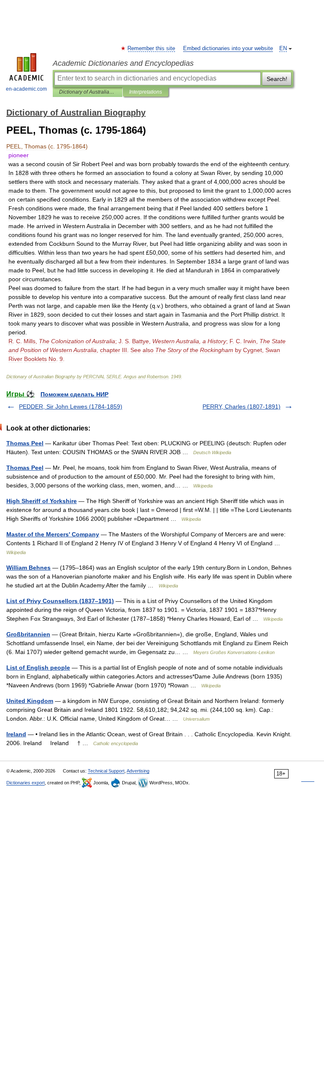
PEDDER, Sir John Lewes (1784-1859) (70, 406)
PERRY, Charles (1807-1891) (241, 406)
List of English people (38, 667)
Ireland (16, 734)
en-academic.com (26, 89)
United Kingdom (29, 700)
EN (283, 48)
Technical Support (106, 770)
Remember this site (151, 48)
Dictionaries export (25, 782)
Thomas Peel (24, 443)
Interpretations (145, 92)
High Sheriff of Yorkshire (41, 501)
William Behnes (28, 567)
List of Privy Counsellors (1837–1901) (60, 601)
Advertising (138, 770)
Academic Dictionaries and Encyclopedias (123, 63)
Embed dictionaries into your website (228, 48)
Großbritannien (28, 634)
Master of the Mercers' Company (52, 534)
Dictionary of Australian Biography (87, 92)
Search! (277, 78)
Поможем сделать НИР (74, 394)
